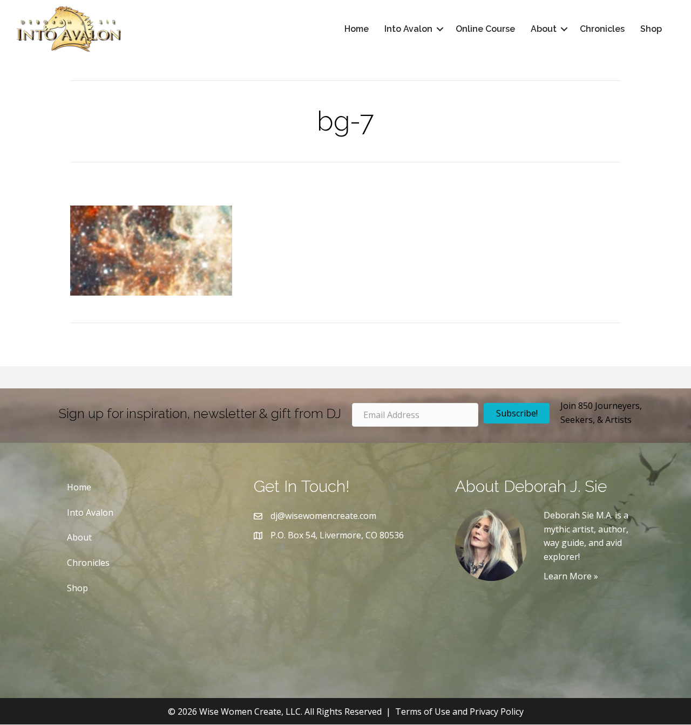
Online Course (485, 29)
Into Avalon (408, 29)
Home (356, 29)
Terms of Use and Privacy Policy (459, 711)
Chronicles (602, 29)
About (544, 29)
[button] (440, 29)
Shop (651, 29)
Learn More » (571, 576)
